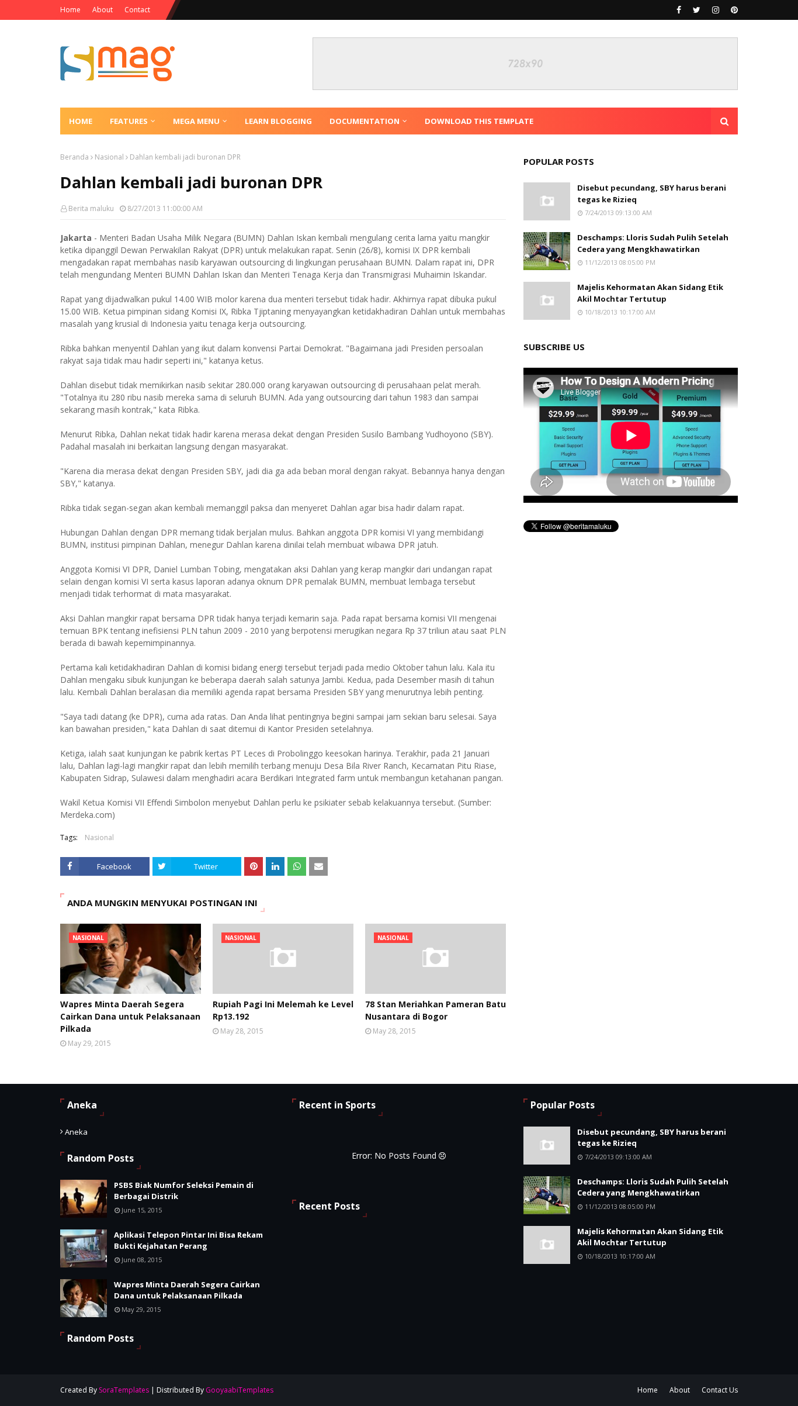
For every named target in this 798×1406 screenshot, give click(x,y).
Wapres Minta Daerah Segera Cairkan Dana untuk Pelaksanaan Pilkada (130, 1016)
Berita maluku (91, 208)
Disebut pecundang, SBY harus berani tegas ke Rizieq (651, 193)
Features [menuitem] (129, 121)
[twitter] (696, 10)
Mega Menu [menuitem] (196, 121)
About (102, 10)
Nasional (109, 157)
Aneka (76, 1132)
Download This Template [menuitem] (479, 121)
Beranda (74, 157)
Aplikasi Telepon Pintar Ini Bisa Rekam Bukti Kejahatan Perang (188, 1240)
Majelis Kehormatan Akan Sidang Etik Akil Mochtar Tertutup (650, 293)
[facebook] (679, 10)
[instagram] (715, 10)
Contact (137, 10)
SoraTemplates (124, 1390)
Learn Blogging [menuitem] (278, 121)
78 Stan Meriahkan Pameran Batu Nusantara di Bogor (435, 1010)
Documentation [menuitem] (364, 121)
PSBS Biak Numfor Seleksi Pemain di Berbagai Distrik (184, 1191)
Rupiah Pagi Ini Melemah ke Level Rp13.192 (283, 1010)
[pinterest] (733, 10)
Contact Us (720, 1390)
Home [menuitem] (80, 121)
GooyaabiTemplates (239, 1390)
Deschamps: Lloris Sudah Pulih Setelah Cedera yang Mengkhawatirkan (652, 243)
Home (70, 10)
